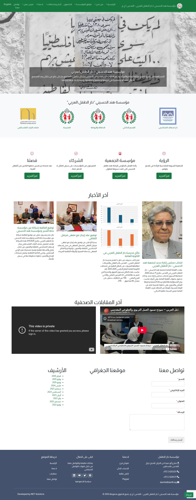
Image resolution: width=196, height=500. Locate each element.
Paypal (125, 479)
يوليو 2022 (56, 405)
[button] (90, 475)
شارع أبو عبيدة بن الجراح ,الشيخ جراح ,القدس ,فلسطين (162, 464)
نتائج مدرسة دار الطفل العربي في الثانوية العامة (121, 254)
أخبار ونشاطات (54, 4)
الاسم (180, 379)
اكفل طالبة (124, 474)
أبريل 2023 (56, 395)
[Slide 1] (108, 90)
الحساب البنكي (123, 468)
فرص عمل (28, 4)
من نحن (99, 4)
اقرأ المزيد (164, 175)
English (7, 4)
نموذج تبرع (124, 463)
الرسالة (180, 412)
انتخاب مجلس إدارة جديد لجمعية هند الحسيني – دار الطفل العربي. (162, 264)
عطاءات (53, 474)
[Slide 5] (88, 90)
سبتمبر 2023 (55, 389)
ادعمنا (40, 4)
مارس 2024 (56, 385)
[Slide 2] (103, 90)
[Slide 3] (98, 90)
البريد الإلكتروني (176, 390)
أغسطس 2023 (54, 392)
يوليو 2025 (56, 379)
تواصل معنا (16, 6)
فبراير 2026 (56, 376)
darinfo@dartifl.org (168, 482)
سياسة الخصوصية (83, 481)
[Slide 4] (93, 90)
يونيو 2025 (56, 382)
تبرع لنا (189, 495)
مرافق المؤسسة (84, 4)
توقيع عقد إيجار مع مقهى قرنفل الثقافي (79, 237)
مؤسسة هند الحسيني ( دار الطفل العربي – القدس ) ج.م (149, 6)
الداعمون (67, 4)
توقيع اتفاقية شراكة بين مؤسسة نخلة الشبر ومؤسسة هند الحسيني (35, 229)
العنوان (180, 401)
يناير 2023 (57, 398)
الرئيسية (111, 4)
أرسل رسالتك (176, 440)
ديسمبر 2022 (55, 401)
